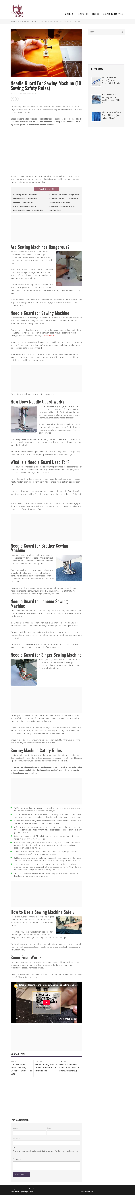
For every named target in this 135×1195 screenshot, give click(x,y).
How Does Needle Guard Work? (24, 202)
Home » (22, 21)
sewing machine (49, 336)
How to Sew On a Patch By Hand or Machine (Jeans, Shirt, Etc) (111, 98)
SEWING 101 (69, 13)
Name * (16, 1128)
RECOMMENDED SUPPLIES (113, 13)
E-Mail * (50, 1128)
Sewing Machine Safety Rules (59, 202)
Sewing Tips (34, 21)
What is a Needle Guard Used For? (25, 206)
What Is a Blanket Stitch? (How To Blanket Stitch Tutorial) (111, 80)
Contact (31, 1189)
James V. (36, 93)
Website (16, 1138)
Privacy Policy (15, 1189)
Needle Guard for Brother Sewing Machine (28, 210)
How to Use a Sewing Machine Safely (62, 206)
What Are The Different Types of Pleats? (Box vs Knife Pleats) (111, 115)
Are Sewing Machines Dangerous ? (25, 195)
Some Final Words (55, 210)
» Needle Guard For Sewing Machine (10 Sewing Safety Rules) (59, 21)
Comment (17, 1159)
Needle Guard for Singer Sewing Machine (63, 199)
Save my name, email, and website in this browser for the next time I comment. (46, 1151)
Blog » (27, 21)
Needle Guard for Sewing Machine (25, 199)
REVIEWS (95, 13)
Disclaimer (24, 1189)
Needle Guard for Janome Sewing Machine (64, 195)
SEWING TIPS (83, 13)
